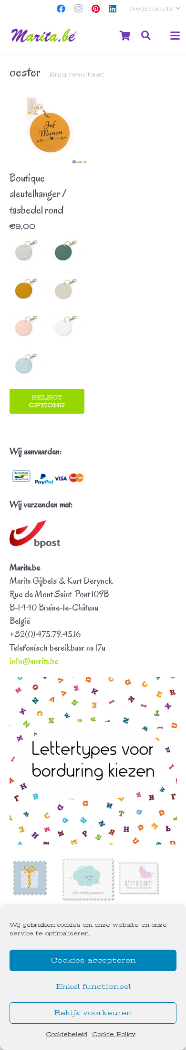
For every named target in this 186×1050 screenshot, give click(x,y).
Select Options (47, 401)
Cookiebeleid (66, 1034)
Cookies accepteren (93, 960)
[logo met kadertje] (44, 35)
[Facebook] (61, 8)
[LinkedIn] (112, 8)
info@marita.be (34, 661)
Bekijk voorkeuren (93, 1012)
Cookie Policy (113, 1034)
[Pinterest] (95, 8)
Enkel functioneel (93, 986)
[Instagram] (78, 8)
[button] (155, 8)
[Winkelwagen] (124, 35)
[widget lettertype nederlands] (93, 761)
